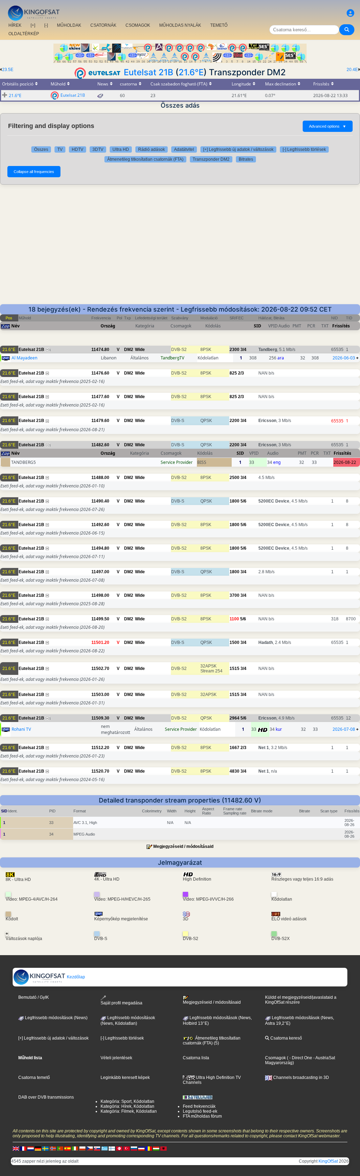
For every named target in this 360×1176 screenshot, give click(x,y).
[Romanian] (149, 1148)
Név (15, 326)
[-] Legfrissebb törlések (304, 149)
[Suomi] (112, 1148)
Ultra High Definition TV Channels (212, 1080)
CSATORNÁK (103, 25)
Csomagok (275, 1057)
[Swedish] (45, 1148)
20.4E (352, 69)
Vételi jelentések (116, 1057)
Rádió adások (151, 149)
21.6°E (191, 72)
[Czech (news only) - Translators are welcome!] (89, 1148)
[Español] (67, 1148)
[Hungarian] (156, 1148)
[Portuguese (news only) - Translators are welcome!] (60, 1148)
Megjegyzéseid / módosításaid (183, 846)
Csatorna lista (196, 1057)
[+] (33, 25)
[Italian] (75, 1148)
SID (257, 326)
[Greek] (104, 1148)
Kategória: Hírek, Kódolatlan (127, 1106)
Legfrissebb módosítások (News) (56, 1017)
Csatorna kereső (285, 1038)
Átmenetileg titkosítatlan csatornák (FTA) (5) (211, 1041)
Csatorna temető (34, 1077)
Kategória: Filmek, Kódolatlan (129, 1111)
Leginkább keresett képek (125, 1077)
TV (60, 149)
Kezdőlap (75, 976)
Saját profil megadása (121, 1003)
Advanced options (327, 126)
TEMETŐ (218, 25)
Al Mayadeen (24, 358)
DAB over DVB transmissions (46, 1097)
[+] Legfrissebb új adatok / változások (238, 149)
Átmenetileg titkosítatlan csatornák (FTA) (145, 159)
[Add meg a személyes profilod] (350, 13)
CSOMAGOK (138, 25)
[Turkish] (126, 1148)
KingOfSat (328, 1161)
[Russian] (134, 1148)
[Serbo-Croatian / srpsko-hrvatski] (141, 1148)
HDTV (77, 149)
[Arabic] (119, 1148)
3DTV (97, 149)
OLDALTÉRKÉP (23, 33)
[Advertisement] (180, 244)
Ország (108, 326)
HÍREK (14, 25)
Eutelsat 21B (148, 72)
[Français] (23, 1148)
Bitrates (246, 159)
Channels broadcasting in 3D (300, 1077)
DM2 (128, 349)
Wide (140, 349)
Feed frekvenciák (199, 1106)
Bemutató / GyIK (33, 997)
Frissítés (341, 326)
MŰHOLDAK (69, 25)
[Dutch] (30, 1148)
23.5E (7, 69)
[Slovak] (97, 1148)
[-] (46, 25)
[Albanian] (163, 1148)
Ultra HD (120, 149)
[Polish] (82, 1148)
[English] (16, 1148)
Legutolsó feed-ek (200, 1111)
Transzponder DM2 (211, 159)
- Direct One (300, 1057)
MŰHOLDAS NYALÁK (180, 25)
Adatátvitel (184, 149)
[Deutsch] (38, 1148)
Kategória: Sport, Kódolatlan (127, 1101)
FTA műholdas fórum (202, 1116)
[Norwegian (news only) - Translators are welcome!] (53, 1148)
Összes (41, 149)
